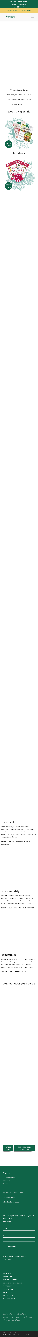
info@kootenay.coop (11, 1202)
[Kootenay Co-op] (10, 16)
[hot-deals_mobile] (19, 175)
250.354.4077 (19, 7)
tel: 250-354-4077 (9, 1197)
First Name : (7, 1221)
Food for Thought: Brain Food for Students (21, 446)
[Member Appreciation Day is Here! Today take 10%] (19, 1063)
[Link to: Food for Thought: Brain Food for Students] (8, 509)
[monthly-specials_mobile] (19, 133)
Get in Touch (8, 1292)
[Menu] (31, 17)
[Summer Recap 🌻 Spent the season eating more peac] (19, 1006)
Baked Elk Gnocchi (21, 586)
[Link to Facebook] (9, 1304)
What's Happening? (19, 591)
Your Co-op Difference (12, 1280)
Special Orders (9, 1298)
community (8, 955)
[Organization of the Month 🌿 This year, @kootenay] (19, 1119)
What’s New (7, 1286)
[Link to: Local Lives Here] (8, 658)
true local (7, 822)
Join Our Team (8, 1289)
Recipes (16, 583)
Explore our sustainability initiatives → (18, 908)
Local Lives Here (20, 593)
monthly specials (19, 111)
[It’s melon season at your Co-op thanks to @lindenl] (19, 1034)
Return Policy (8, 1295)
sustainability (10, 891)
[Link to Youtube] (6, 1304)
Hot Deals (13, 1)
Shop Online (7, 1277)
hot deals (19, 153)
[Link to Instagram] (3, 1304)
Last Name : (7, 1229)
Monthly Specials (22, 1)
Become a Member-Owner (19, 4)
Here (28, 10)
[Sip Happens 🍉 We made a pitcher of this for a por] (19, 1089)
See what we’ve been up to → (13, 971)
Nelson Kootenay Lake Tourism (14, 1317)
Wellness (16, 442)
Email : (5, 1236)
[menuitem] (13, 1)
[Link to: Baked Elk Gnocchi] (8, 583)
